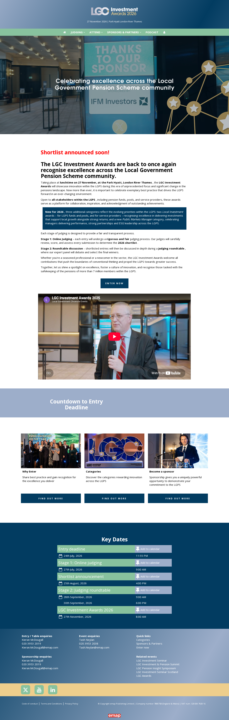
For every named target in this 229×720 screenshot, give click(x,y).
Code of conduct (30, 703)
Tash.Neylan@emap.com (94, 647)
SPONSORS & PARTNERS (123, 3)
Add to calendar (150, 549)
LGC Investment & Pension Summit (157, 664)
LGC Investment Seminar (151, 660)
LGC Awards (143, 675)
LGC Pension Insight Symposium (156, 668)
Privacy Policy (71, 703)
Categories (143, 639)
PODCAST (152, 3)
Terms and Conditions (51, 703)
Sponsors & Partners (149, 643)
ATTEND (95, 3)
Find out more (50, 498)
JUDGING (77, 3)
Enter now (142, 647)
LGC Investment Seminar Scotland (157, 672)
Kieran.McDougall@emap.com (40, 647)
